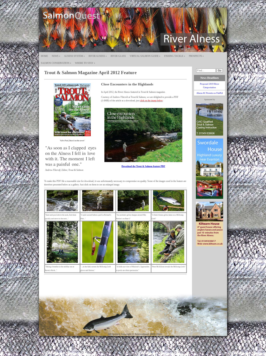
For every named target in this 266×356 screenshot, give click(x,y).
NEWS (56, 56)
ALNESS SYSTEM (74, 56)
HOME (44, 56)
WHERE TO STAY (85, 63)
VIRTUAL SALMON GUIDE (145, 56)
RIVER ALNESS (98, 56)
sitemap (107, 340)
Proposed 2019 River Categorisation (209, 86)
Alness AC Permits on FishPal (209, 93)
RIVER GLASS (118, 56)
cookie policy (119, 340)
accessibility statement (151, 340)
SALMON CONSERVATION (56, 63)
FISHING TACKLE (174, 56)
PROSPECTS (196, 56)
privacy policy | (134, 340)
